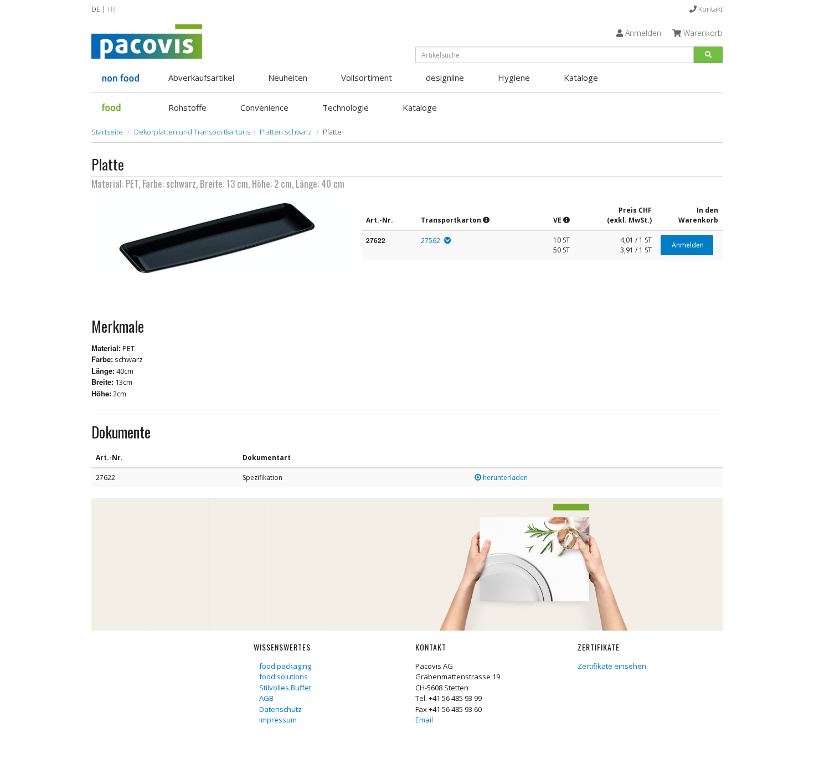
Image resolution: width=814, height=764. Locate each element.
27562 (430, 240)
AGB (266, 698)
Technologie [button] (345, 107)
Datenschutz (280, 709)
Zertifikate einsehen (612, 666)
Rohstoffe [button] (187, 107)
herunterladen (504, 477)
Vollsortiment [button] (366, 77)
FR (111, 9)
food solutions (283, 677)
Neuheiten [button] (287, 77)
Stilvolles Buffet (285, 688)
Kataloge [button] (581, 77)
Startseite (107, 132)
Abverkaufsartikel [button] (201, 77)
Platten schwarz (286, 132)
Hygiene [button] (514, 77)
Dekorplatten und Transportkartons (192, 132)
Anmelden (687, 245)
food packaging (285, 666)
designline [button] (445, 77)
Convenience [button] (264, 107)
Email (424, 720)
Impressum (278, 720)
